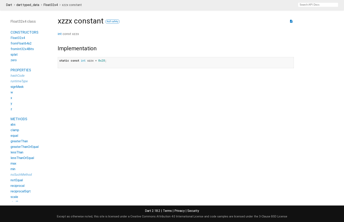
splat (14, 54)
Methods (19, 119)
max (13, 163)
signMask (17, 87)
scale (14, 197)
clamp (15, 130)
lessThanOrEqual (22, 158)
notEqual (17, 180)
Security (193, 211)
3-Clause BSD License (273, 216)
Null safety (112, 21)
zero (14, 60)
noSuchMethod (21, 174)
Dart (9, 5)
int (60, 34)
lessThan (17, 152)
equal (14, 136)
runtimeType (19, 81)
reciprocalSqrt (21, 191)
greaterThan (19, 141)
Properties (21, 70)
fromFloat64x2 (21, 43)
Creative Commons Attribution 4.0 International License (166, 216)
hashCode (17, 76)
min (13, 169)
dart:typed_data (27, 5)
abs (13, 124)
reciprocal (17, 186)
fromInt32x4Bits (22, 49)
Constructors (24, 32)
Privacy (179, 211)
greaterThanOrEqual (25, 147)
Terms (167, 211)
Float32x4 (50, 5)
